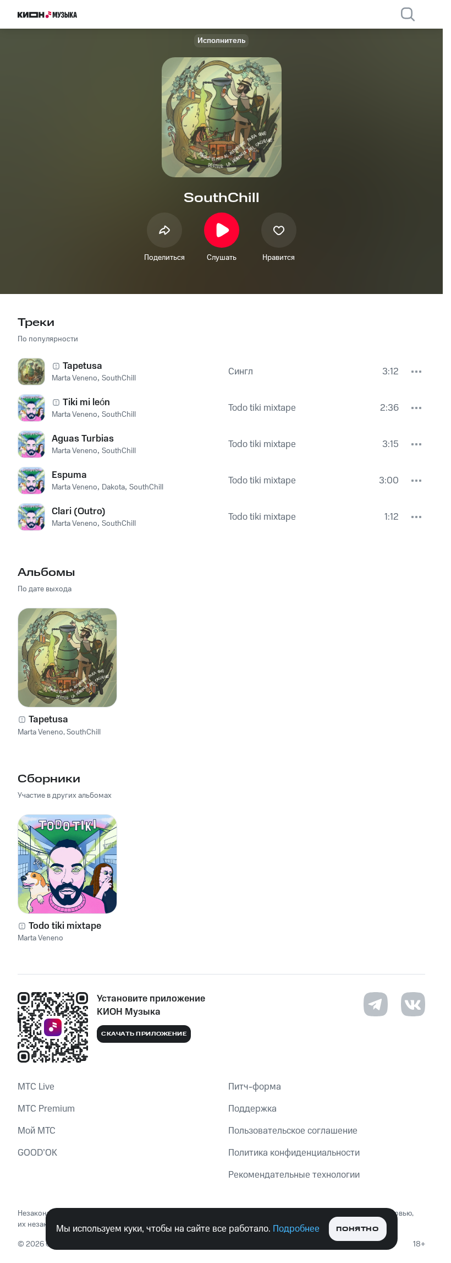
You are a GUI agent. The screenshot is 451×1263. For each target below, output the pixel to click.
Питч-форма (254, 1086)
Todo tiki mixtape (65, 926)
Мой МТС (37, 1130)
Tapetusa (48, 719)
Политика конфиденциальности (294, 1152)
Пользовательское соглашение (293, 1130)
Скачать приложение (143, 1034)
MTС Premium (46, 1108)
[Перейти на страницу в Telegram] (376, 1004)
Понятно (357, 1229)
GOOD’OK (37, 1152)
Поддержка (252, 1108)
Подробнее (296, 1228)
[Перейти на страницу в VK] (413, 1004)
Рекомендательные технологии (294, 1175)
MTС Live (36, 1086)
